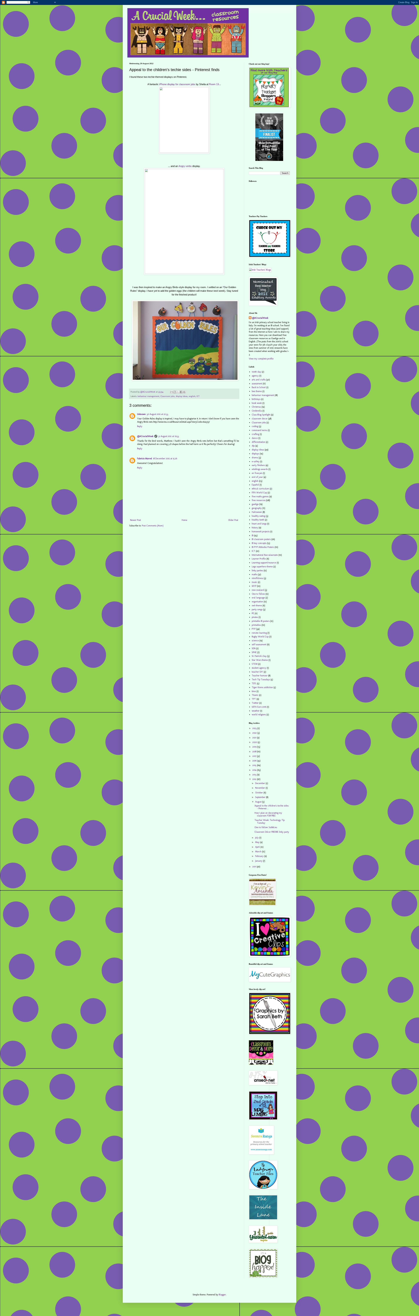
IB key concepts (259, 543)
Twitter (255, 703)
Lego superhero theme (262, 566)
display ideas (182, 396)
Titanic (255, 695)
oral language (258, 597)
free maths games (260, 496)
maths (254, 574)
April (257, 847)
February (259, 856)
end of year (257, 477)
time (254, 691)
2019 (254, 746)
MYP (254, 586)
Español (255, 484)
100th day (256, 371)
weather (255, 710)
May (257, 842)
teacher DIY (257, 671)
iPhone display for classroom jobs (177, 84)
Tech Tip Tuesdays (261, 679)
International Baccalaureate (265, 555)
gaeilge (255, 504)
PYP (253, 629)
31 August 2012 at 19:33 (168, 436)
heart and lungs (259, 523)
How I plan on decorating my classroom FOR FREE (268, 814)
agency (255, 375)
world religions (259, 714)
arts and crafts (258, 379)
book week (257, 403)
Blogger (222, 1294)
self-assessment (259, 644)
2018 (254, 751)
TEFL (254, 683)
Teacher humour (259, 675)
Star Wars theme (260, 660)
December (260, 783)
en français (257, 473)
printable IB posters (261, 621)
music (254, 582)
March (258, 851)
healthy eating (258, 516)
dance (255, 438)
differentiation (258, 442)
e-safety (255, 461)
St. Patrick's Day (259, 656)
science (255, 640)
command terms (259, 430)
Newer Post (135, 520)
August (258, 801)
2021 (254, 737)
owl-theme (257, 605)
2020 (255, 742)
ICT (198, 396)
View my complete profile (261, 358)
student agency (259, 668)
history (255, 527)
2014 (254, 770)
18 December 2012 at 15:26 (165, 458)
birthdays (256, 399)
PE (253, 613)
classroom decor (259, 418)
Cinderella (257, 410)
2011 (254, 866)
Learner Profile (259, 558)
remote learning (259, 632)
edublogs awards (260, 469)
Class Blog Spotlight (261, 414)
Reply (139, 426)
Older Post (233, 520)
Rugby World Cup (260, 636)
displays (255, 453)
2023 (254, 728)
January (259, 860)
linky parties (257, 570)
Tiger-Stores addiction (262, 687)
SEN (253, 648)
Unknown (141, 414)
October (259, 792)
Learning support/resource (264, 562)
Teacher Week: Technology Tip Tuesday (270, 821)
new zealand (258, 590)
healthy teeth (258, 519)
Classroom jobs (167, 396)
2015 (254, 765)
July (257, 837)
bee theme (257, 391)
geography (257, 508)
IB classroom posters (261, 539)
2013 (254, 774)
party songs (257, 609)
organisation (257, 601)
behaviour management (148, 396)
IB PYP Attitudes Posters (263, 547)
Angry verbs (185, 166)
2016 (254, 760)
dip (253, 445)
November (260, 787)
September (260, 797)
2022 (254, 732)
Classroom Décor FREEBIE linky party (272, 832)
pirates (255, 617)
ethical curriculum (260, 488)
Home (184, 520)
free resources (258, 500)
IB (252, 535)
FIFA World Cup (259, 492)
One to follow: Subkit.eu (266, 827)
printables (256, 625)
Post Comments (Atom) (153, 525)
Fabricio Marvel (144, 458)
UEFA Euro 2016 (259, 706)
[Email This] (171, 392)
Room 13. (214, 84)
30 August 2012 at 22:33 (157, 414)
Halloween (257, 512)
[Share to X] (178, 392)
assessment (257, 383)
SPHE (254, 652)
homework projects (261, 531)
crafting (255, 434)
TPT (254, 699)
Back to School (259, 387)
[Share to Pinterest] (184, 392)
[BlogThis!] (174, 392)
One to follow (258, 594)
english (192, 396)
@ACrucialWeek (145, 436)
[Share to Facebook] (181, 392)
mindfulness (257, 578)
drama (255, 457)
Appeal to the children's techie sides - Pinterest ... (272, 807)
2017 (254, 756)
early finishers (258, 465)
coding (255, 426)
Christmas (256, 406)
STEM (254, 664)
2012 (254, 779)
